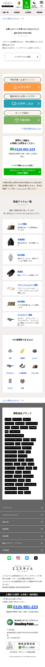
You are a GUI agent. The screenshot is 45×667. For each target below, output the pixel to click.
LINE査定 (5, 550)
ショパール (29, 460)
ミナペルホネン (23, 488)
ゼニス (24, 464)
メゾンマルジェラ (10, 492)
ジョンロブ (8, 464)
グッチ (18, 444)
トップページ (7, 508)
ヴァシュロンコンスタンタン (14, 435)
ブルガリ (21, 480)
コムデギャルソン (10, 452)
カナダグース (9, 444)
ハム (35, 468)
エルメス (26, 439)
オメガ (7, 427)
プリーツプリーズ (10, 480)
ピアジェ (18, 472)
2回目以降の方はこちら (32, 128)
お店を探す (24, 86)
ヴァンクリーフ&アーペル (13, 439)
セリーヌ (31, 464)
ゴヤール (21, 452)
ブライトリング (28, 476)
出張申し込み (25, 103)
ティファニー (9, 423)
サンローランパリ (10, 456)
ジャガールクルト (10, 460)
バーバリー (20, 468)
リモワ (20, 492)
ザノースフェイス (31, 423)
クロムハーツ (27, 448)
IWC (6, 431)
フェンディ (8, 476)
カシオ (33, 439)
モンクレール (20, 423)
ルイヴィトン (17, 419)
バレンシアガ (9, 472)
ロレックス (15, 427)
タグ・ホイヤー (10, 468)
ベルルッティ (9, 484)
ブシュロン (17, 476)
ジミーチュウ (22, 456)
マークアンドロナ (30, 484)
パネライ (29, 468)
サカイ (28, 452)
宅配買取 (25, 120)
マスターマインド (10, 488)
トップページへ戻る (22, 57)
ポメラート (19, 484)
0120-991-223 (25, 149)
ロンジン (27, 492)
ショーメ (21, 460)
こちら (22, 189)
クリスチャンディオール (13, 448)
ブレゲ (28, 480)
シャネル (8, 419)
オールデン (24, 427)
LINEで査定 (22, 172)
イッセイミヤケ (15, 431)
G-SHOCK (33, 427)
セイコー (17, 464)
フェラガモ (26, 472)
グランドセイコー (27, 444)
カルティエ (26, 419)
